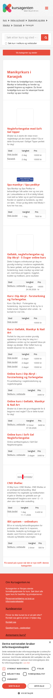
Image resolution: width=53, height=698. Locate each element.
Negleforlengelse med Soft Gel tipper (24, 130)
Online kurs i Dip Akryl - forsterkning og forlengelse (25, 375)
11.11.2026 (26, 514)
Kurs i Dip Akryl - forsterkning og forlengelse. (26, 297)
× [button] (50, 642)
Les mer (26, 663)
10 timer (30, 425)
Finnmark (18, 25)
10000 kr (38, 155)
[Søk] (44, 37)
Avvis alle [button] (39, 686)
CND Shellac (14, 483)
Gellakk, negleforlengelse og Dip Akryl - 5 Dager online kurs (26, 256)
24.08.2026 (31, 289)
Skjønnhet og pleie (36, 20)
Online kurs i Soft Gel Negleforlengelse (20, 436)
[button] (26, 693)
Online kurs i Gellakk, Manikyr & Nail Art (26, 403)
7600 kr (38, 216)
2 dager (25, 358)
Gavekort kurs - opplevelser (18, 627)
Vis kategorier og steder (26, 52)
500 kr (41, 547)
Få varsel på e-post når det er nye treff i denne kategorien (26, 564)
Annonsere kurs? (16, 635)
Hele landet (12, 154)
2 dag (24, 155)
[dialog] (26, 668)
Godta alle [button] (14, 686)
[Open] (46, 8)
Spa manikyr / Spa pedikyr (23, 184)
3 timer (31, 547)
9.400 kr (39, 512)
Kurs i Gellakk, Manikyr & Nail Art (26, 331)
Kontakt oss (11, 622)
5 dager (29, 286)
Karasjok (11, 158)
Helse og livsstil (17, 20)
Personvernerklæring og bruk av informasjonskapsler (20, 600)
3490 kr (40, 394)
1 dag (24, 216)
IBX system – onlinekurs (22, 521)
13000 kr (38, 358)
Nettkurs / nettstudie (16, 285)
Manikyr (6, 25)
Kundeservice (14, 608)
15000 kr (38, 367)
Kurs (5, 20)
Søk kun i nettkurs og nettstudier (22, 43)
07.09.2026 (31, 427)
